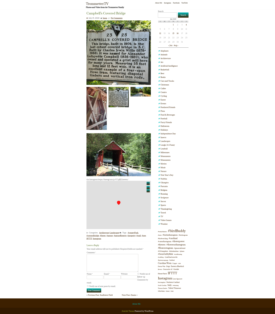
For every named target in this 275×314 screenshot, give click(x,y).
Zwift (172, 291)
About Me (158, 3)
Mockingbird (161, 282)
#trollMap (161, 257)
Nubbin (164, 179)
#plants (182, 251)
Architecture (104, 233)
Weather (164, 224)
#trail (138, 235)
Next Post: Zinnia (129, 295)
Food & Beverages (168, 115)
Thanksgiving (166, 209)
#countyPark (133, 233)
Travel (163, 213)
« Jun (170, 45)
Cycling (164, 96)
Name (90, 274)
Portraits (164, 186)
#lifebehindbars (174, 251)
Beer (162, 73)
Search (160, 11)
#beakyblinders (162, 231)
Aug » (176, 45)
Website (124, 274)
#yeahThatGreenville (171, 257)
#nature (109, 235)
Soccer (163, 201)
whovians (161, 291)
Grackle (176, 269)
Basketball (165, 69)
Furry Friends (166, 122)
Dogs (168, 266)
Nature (163, 171)
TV (162, 216)
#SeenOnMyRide (165, 254)
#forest (103, 235)
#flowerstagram (165, 248)
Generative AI (167, 269)
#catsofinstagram (164, 241)
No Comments (116, 18)
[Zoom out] (148, 190)
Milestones (165, 152)
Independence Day (168, 133)
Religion (164, 190)
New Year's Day (167, 175)
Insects (163, 137)
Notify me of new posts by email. (102, 286)
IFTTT (89, 238)
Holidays (164, 130)
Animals (164, 54)
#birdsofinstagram (170, 235)
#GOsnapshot (163, 251)
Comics (164, 92)
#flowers (161, 244)
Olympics (165, 182)
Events (163, 103)
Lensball (164, 149)
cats (179, 263)
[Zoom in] (148, 187)
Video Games (166, 220)
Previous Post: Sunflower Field (100, 295)
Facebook (176, 3)
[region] (118, 205)
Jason (105, 18)
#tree (144, 235)
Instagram (167, 3)
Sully (169, 285)
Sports (163, 205)
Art (162, 62)
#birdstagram (183, 235)
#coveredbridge (92, 235)
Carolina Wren (164, 263)
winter (168, 291)
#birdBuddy (177, 231)
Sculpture (165, 197)
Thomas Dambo (162, 288)
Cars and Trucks (167, 81)
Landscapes (114, 233)
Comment (91, 252)
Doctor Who (161, 266)
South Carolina (162, 285)
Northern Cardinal (173, 282)
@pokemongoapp (163, 260)
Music (163, 167)
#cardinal (173, 238)
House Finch (162, 274)
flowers (160, 269)
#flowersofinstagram (176, 244)
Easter (163, 100)
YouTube (184, 3)
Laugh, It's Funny (168, 145)
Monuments (165, 156)
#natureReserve (120, 235)
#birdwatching (163, 238)
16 (178, 33)
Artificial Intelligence (169, 66)
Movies (164, 164)
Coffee (163, 88)
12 (160, 33)
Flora (163, 111)
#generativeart (179, 248)
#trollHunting (178, 254)
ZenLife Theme (128, 311)
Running (164, 194)
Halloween (165, 126)
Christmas (165, 85)
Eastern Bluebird (177, 266)
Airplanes (164, 51)
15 (173, 33)
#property (131, 235)
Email (107, 274)
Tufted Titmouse (174, 288)
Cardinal (172, 260)
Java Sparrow (177, 279)
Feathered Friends (168, 107)
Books (163, 77)
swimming (176, 285)
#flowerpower (178, 241)
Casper (174, 263)
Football (164, 118)
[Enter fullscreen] (148, 183)
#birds (160, 235)
